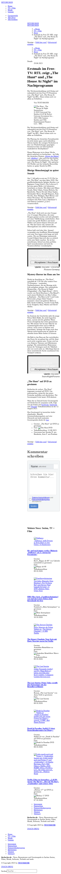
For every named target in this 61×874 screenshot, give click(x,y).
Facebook (45, 405)
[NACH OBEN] (33, 829)
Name (38, 466)
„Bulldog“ (34, 158)
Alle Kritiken (13, 19)
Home (10, 6)
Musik (10, 10)
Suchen (4, 871)
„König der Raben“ (52, 156)
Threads (34, 406)
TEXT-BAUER (49, 825)
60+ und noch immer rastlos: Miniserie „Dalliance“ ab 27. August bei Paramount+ (42, 552)
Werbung (37, 814)
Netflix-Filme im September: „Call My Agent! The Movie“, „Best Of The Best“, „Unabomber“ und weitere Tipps (43, 781)
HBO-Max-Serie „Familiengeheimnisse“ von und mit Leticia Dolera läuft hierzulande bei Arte (43, 599)
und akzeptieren (42, 499)
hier (47, 420)
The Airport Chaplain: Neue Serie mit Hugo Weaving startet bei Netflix (42, 640)
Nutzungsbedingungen (41, 499)
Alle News (11, 17)
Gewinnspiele (13, 15)
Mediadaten (38, 810)
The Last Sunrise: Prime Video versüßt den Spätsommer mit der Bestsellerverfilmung (42, 685)
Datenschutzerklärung (41, 497)
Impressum (38, 804)
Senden (34, 506)
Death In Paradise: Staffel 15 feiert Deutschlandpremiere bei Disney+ (41, 729)
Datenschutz (38, 806)
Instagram (53, 405)
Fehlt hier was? (41, 42)
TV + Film (12, 8)
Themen (37, 812)
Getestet (11, 12)
